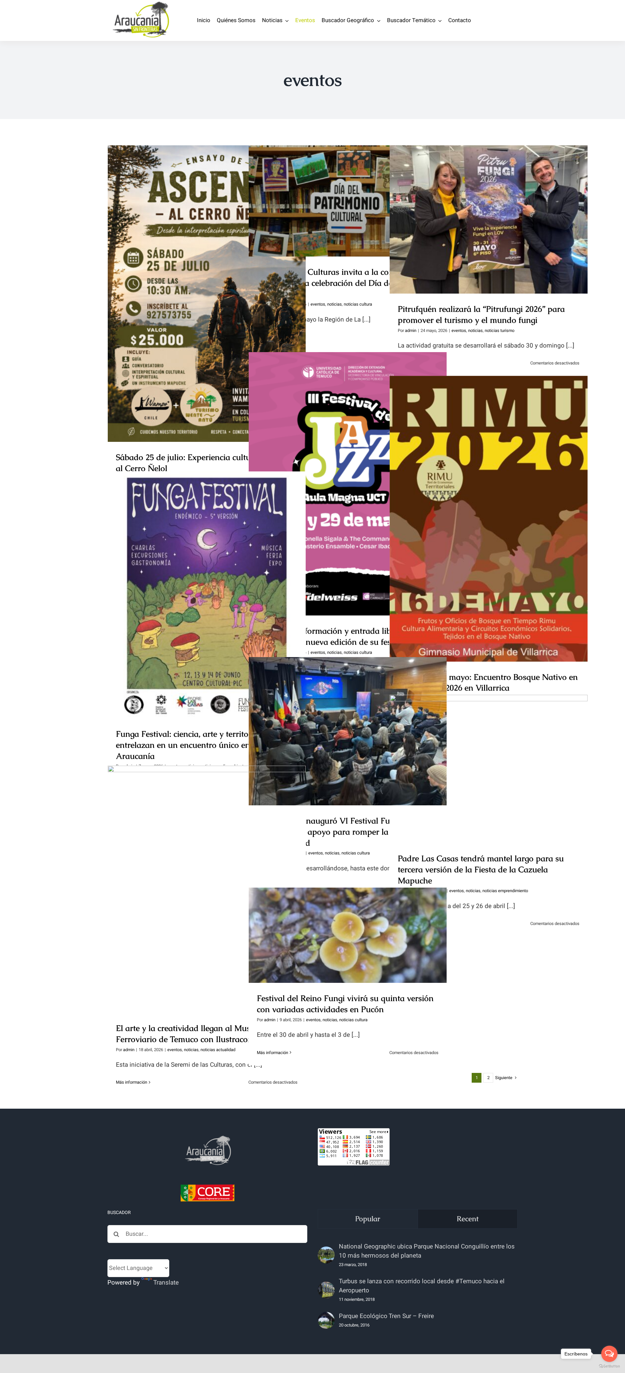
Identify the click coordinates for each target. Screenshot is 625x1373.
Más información (131, 1082)
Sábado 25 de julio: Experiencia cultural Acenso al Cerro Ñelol (207, 282)
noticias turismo (499, 330)
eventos (318, 304)
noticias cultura (358, 304)
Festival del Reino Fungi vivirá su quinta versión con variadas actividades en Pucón (348, 924)
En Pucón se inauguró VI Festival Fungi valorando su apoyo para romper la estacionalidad (348, 719)
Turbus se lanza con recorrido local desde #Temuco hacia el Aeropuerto (422, 1286)
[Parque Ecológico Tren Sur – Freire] (326, 1320)
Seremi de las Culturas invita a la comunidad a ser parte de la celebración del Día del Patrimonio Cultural (348, 184)
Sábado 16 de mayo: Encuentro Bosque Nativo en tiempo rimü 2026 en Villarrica (489, 507)
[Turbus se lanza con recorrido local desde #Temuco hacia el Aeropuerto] (326, 1290)
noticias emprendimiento (505, 891)
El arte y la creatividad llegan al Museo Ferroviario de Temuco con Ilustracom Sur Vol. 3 (207, 877)
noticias (334, 304)
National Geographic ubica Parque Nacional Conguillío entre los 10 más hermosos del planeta (427, 1251)
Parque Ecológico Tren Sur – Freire (386, 1316)
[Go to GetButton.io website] (609, 1366)
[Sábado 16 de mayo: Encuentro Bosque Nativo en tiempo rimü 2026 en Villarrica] (489, 519)
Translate (166, 1282)
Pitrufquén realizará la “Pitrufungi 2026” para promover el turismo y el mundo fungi (489, 208)
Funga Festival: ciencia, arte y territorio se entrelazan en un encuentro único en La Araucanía (207, 583)
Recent (468, 1218)
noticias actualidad (218, 1050)
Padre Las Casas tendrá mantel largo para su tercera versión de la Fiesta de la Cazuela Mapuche (489, 757)
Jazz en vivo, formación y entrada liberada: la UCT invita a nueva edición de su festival (348, 472)
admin (410, 330)
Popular (367, 1218)
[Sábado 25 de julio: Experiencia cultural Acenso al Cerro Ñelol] (207, 293)
